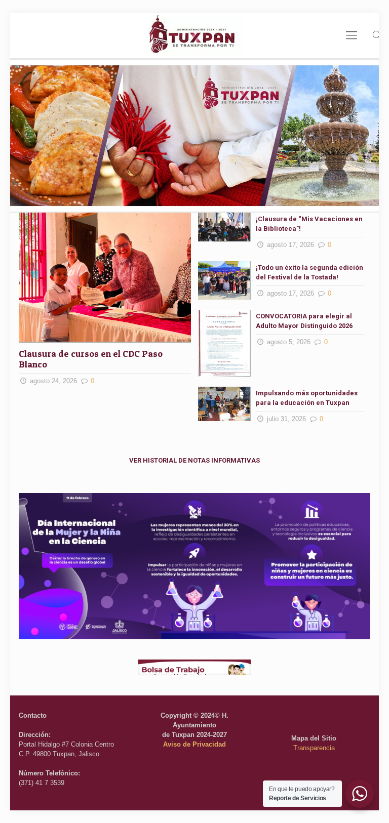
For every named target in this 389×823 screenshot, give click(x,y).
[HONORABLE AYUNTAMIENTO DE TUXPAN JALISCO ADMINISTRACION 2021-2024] (194, 35)
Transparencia (314, 748)
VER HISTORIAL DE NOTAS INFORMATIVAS (194, 460)
